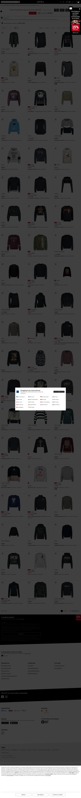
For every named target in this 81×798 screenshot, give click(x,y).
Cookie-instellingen (10, 775)
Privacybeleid (48, 775)
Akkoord (23, 794)
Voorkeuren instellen (58, 794)
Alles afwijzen (40, 794)
